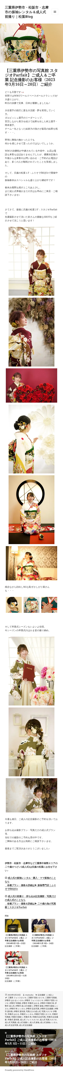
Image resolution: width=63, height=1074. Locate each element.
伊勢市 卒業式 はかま (30, 1003)
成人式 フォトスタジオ (29, 1019)
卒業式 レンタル (26, 1014)
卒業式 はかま (13, 1014)
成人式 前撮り (23, 1022)
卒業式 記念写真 (39, 1017)
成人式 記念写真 (11, 1025)
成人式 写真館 (10, 1022)
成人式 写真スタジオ (48, 1019)
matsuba (29, 995)
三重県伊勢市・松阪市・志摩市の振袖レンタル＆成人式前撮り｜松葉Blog (27, 12)
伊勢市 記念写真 (32, 1008)
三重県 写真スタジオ (35, 997)
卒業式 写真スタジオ (42, 1014)
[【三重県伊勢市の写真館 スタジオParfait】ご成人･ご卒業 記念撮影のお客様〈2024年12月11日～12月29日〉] (16, 958)
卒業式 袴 (27, 1017)
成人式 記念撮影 (25, 1025)
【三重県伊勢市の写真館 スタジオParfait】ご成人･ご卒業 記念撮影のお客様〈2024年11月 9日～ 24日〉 (43, 939)
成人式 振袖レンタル (48, 1022)
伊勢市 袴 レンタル (17, 1008)
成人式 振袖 (34, 1022)
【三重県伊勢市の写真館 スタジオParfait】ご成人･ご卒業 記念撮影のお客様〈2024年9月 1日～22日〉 (16, 939)
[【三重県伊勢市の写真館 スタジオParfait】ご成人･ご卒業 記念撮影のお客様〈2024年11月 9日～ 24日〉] (43, 925)
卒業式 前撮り (17, 1017)
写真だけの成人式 (33, 1011)
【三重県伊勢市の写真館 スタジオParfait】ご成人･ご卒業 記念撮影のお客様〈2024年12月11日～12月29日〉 (16, 973)
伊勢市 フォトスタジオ (34, 1000)
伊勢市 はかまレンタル (14, 1000)
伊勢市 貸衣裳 (19, 1011)
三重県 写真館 (51, 997)
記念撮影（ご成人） (46, 995)
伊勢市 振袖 (38, 1006)
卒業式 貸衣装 (13, 1019)
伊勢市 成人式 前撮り (24, 1006)
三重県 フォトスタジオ (17, 997)
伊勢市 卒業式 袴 (47, 1003)
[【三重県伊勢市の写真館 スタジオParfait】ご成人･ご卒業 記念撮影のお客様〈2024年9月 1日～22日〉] (16, 925)
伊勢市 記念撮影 (47, 1008)
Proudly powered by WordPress (19, 1070)
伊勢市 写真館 (15, 1003)
